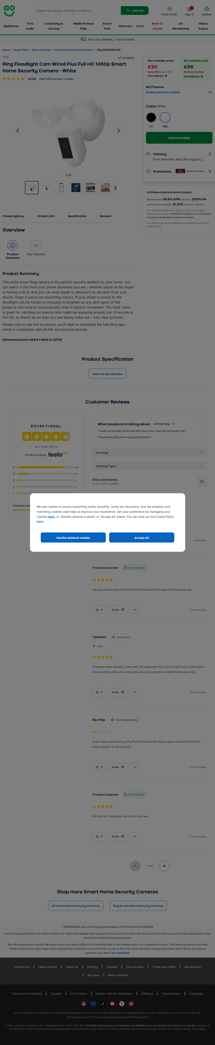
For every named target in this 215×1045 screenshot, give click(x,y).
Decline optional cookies (73, 537)
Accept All (141, 537)
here (51, 516)
